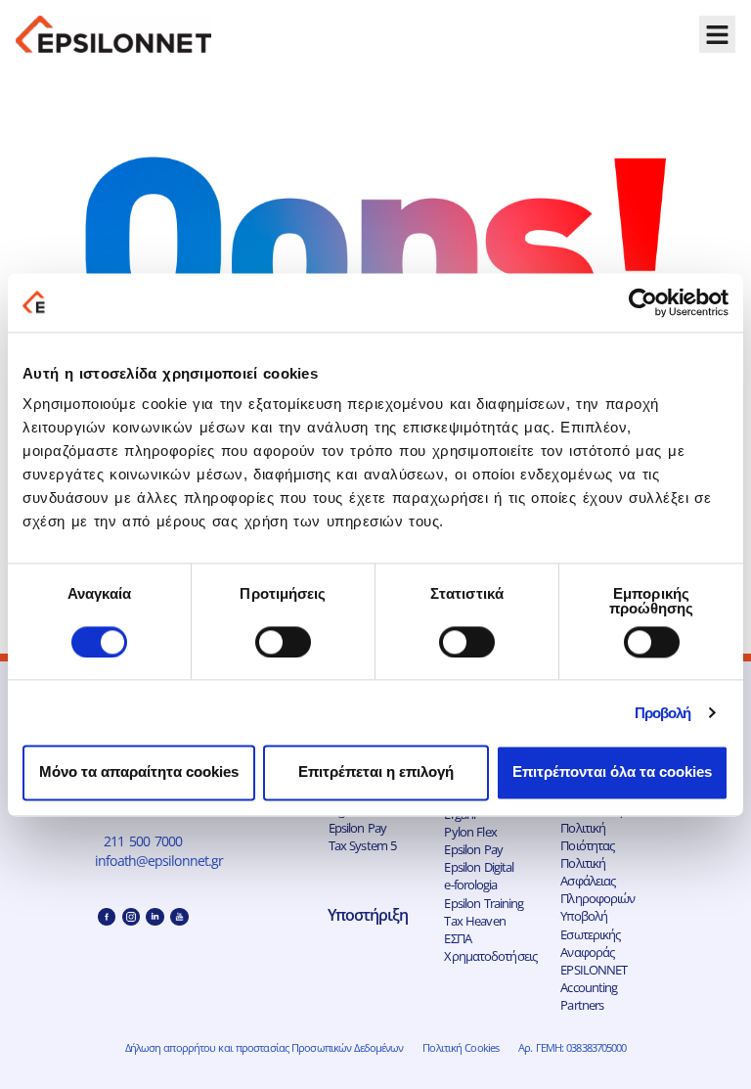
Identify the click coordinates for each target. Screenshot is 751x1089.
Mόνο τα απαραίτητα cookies (139, 772)
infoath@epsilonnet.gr (161, 860)
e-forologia (470, 884)
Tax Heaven (474, 921)
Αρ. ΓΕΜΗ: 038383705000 (572, 1047)
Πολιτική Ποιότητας (587, 836)
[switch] (283, 642)
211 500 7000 (143, 841)
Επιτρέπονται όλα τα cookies (612, 772)
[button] (717, 34)
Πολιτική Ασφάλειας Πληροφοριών (597, 880)
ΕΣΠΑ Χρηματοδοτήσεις (490, 947)
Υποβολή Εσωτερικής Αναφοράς (590, 933)
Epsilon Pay (357, 828)
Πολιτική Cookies (460, 1047)
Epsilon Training (483, 903)
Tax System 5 (363, 845)
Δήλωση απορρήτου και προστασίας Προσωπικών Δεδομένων (264, 1047)
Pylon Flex (470, 831)
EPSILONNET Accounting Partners (593, 987)
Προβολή (663, 712)
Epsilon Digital (478, 867)
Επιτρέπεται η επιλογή (376, 772)
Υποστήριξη (368, 915)
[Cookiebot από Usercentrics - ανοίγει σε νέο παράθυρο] (643, 302)
